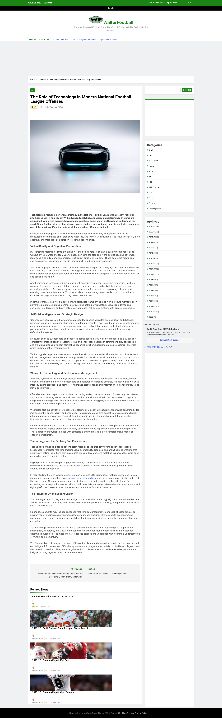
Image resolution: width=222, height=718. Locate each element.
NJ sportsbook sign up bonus (83, 478)
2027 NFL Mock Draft (60, 39)
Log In (111, 8)
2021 (151, 253)
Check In (45, 39)
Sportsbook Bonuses (108, 39)
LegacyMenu (33, 39)
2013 (151, 296)
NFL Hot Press (155, 187)
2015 (151, 285)
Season (152, 203)
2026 (151, 226)
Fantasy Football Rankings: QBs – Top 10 (53, 596)
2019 (151, 264)
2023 (151, 242)
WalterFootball (118, 22)
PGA (150, 193)
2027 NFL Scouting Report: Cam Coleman (53, 692)
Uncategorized (155, 209)
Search (187, 90)
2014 (151, 290)
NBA (151, 176)
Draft (151, 150)
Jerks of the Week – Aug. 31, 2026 (162, 3)
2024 (151, 237)
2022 (151, 248)
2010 (151, 312)
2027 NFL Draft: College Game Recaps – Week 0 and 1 (60, 628)
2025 (151, 232)
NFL (32, 90)
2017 (151, 274)
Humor (152, 166)
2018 (151, 269)
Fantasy (152, 155)
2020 (151, 258)
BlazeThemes (128, 713)
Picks (151, 198)
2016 (151, 280)
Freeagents (153, 161)
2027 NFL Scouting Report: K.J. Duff (50, 660)
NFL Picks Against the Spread (84, 39)
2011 (151, 306)
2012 (151, 301)
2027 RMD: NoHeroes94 (158, 347)
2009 (151, 317)
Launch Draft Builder (169, 340)
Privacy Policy (141, 713)
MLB (151, 171)
